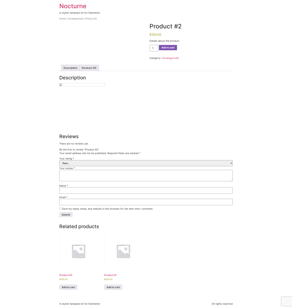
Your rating (66, 158)
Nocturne (73, 6)
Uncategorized (75, 18)
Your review (67, 168)
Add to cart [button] (68, 287)
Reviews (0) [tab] (89, 67)
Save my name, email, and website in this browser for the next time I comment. (107, 209)
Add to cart (168, 47)
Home (62, 18)
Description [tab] (70, 67)
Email (63, 197)
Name (63, 185)
